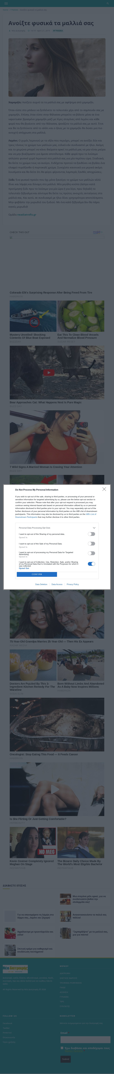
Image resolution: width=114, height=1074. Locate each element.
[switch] (91, 534)
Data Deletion (41, 584)
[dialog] (57, 537)
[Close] (105, 490)
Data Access (57, 584)
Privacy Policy (73, 584)
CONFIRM (37, 574)
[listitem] (57, 527)
